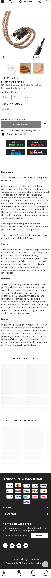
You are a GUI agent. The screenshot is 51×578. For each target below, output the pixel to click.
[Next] (47, 57)
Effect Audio (10, 78)
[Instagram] (12, 545)
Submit (40, 535)
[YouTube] (25, 545)
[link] (13, 402)
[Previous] (42, 57)
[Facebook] (5, 545)
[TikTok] (18, 545)
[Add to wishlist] (45, 124)
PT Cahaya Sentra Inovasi (32, 562)
